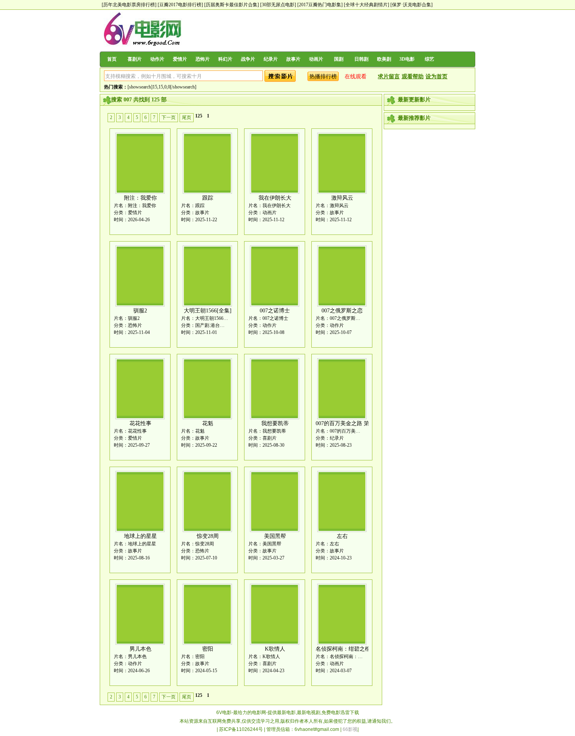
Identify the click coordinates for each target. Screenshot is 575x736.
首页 (112, 59)
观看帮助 (413, 76)
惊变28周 (208, 536)
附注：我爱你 (140, 198)
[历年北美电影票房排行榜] (129, 4)
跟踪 (207, 198)
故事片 (293, 59)
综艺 (429, 59)
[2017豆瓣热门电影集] (320, 4)
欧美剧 (384, 59)
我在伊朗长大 (275, 198)
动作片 (157, 59)
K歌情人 (275, 649)
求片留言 (389, 76)
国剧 (338, 59)
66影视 (350, 729)
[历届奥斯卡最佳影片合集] (231, 4)
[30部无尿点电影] (278, 4)
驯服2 (140, 311)
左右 (342, 536)
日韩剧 (361, 59)
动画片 (316, 59)
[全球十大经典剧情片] (366, 4)
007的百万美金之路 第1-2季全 (352, 423)
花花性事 (140, 423)
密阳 (207, 649)
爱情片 (180, 59)
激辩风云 (342, 198)
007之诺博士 (275, 311)
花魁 (207, 423)
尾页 (186, 117)
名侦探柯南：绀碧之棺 (343, 649)
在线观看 (356, 76)
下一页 (169, 117)
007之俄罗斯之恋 (342, 311)
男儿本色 (140, 649)
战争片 (248, 59)
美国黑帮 (275, 536)
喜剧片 (135, 59)
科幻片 (225, 59)
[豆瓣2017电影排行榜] (180, 4)
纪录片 (271, 59)
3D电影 (407, 59)
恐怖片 (203, 59)
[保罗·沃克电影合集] (411, 4)
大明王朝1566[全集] (208, 311)
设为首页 (436, 76)
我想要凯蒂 (275, 423)
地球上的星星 (140, 536)
